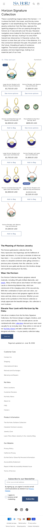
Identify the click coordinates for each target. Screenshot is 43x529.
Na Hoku (14, 523)
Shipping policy (21, 526)
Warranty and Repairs (11, 375)
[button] (4, 4)
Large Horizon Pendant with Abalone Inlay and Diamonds (11, 85)
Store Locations (9, 387)
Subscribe (30, 499)
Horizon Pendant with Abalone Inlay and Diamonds (31, 85)
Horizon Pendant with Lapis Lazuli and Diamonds (31, 154)
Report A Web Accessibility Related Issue (18, 466)
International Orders (11, 366)
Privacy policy (32, 523)
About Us (7, 401)
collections (19, 323)
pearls (3, 283)
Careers (6, 410)
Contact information (33, 526)
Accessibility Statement (12, 462)
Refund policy (22, 523)
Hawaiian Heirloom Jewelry (13, 427)
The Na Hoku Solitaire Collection (15, 422)
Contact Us (8, 357)
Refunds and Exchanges (12, 370)
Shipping (7, 361)
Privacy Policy (8, 448)
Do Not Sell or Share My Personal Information (19, 457)
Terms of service (10, 526)
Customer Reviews (10, 392)
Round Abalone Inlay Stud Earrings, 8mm (31, 119)
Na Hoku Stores (9, 328)
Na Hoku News (9, 396)
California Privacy (10, 453)
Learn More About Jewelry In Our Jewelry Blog (20, 436)
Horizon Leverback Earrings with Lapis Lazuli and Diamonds (11, 188)
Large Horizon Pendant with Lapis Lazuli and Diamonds (11, 154)
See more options (11, 93)
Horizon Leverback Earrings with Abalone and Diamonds (11, 119)
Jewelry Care (8, 431)
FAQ (5, 405)
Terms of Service (10, 471)
